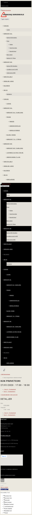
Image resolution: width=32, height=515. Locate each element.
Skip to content (4, 487)
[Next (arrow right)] (2, 485)
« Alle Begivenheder (5, 374)
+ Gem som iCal (13, 394)
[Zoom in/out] (5, 483)
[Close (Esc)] (1, 483)
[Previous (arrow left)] (1, 485)
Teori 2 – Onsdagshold (9, 391)
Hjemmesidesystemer (9, 475)
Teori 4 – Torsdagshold (10, 389)
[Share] (2, 483)
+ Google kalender (5, 394)
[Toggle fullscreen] (4, 483)
